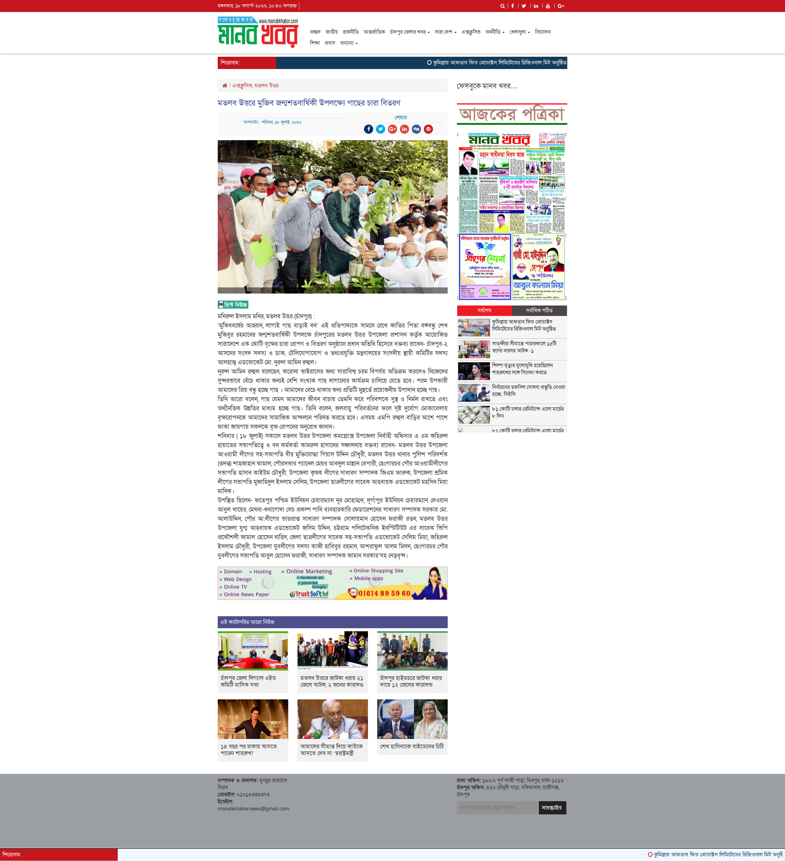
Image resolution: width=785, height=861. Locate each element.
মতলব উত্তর (267, 85)
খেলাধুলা (518, 32)
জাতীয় (332, 32)
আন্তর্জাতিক (374, 32)
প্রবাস (330, 43)
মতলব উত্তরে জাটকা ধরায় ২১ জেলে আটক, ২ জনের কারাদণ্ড (332, 682)
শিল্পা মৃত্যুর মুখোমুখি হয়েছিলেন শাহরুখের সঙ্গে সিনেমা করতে (522, 369)
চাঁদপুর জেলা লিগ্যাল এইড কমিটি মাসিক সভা (248, 682)
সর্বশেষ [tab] (484, 310)
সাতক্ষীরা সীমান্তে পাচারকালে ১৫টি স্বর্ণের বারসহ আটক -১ (524, 347)
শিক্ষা (315, 43)
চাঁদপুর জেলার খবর (408, 32)
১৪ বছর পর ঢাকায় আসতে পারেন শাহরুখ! (249, 750)
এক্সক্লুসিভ (471, 32)
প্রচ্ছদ (315, 32)
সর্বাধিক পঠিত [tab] (539, 310)
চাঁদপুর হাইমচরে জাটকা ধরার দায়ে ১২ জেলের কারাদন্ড (411, 682)
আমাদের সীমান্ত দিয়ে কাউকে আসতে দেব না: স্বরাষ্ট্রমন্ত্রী (332, 750)
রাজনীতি (351, 32)
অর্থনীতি (493, 32)
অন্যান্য (347, 43)
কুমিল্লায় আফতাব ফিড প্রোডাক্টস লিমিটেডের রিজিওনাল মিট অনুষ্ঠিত (466, 62)
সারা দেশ (444, 32)
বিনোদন (543, 32)
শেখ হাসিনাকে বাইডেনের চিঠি (412, 747)
